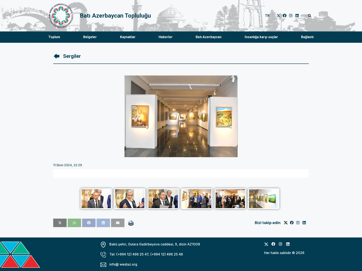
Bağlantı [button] (307, 37)
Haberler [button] (166, 37)
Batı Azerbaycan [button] (208, 37)
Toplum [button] (54, 37)
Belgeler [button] (90, 37)
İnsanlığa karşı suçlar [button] (261, 37)
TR (267, 16)
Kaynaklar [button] (128, 37)
